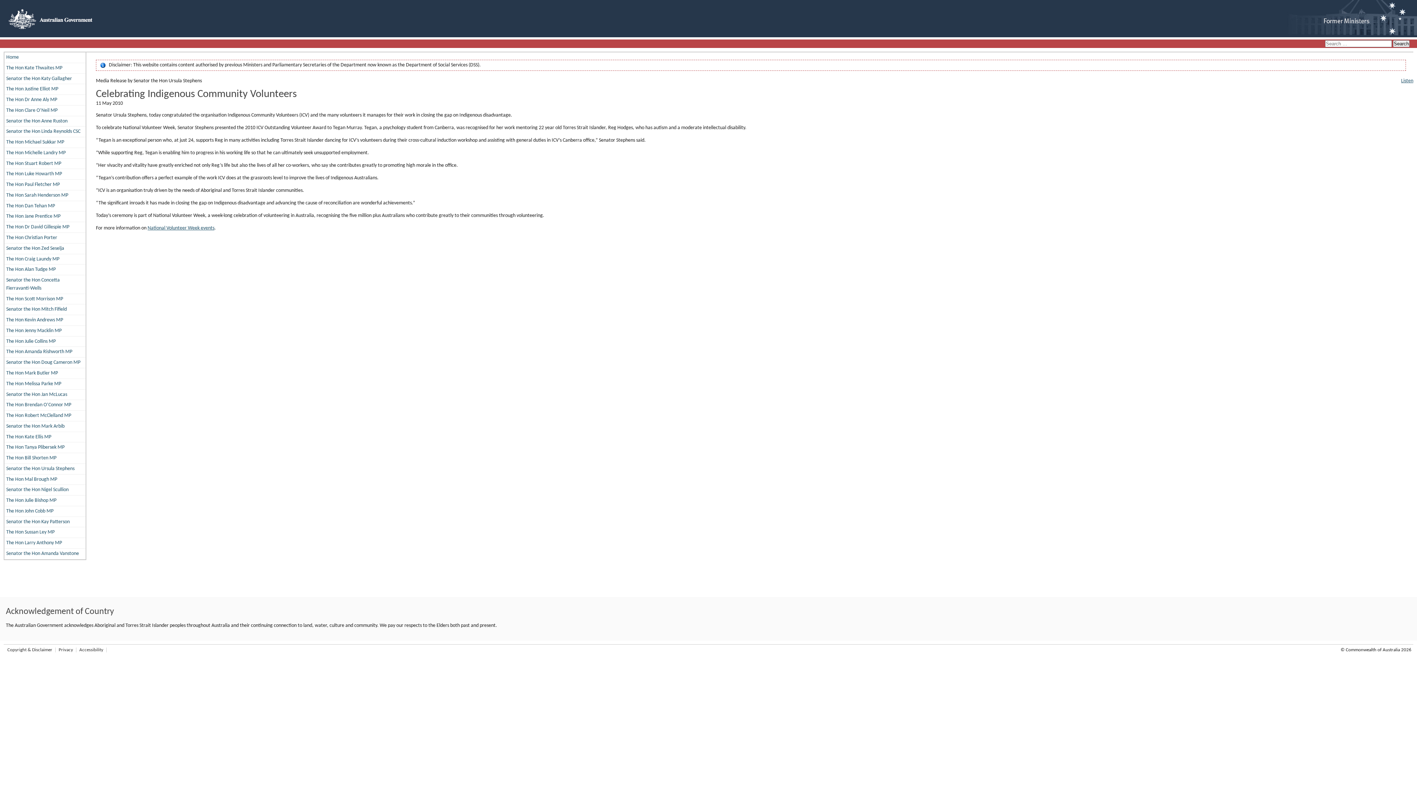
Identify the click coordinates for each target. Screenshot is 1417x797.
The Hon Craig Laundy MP (32, 259)
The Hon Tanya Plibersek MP (35, 447)
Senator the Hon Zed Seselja (35, 248)
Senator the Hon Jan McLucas (36, 394)
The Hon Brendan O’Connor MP (38, 405)
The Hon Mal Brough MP (31, 479)
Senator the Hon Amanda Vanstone (42, 553)
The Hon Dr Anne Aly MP (31, 99)
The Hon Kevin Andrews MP (34, 320)
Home (12, 57)
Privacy (66, 650)
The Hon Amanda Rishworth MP (39, 351)
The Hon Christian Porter (31, 237)
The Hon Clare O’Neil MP (32, 110)
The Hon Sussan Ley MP (30, 532)
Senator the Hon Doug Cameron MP (43, 362)
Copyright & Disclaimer (29, 650)
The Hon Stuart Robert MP (33, 163)
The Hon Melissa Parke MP (33, 384)
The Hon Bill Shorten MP (31, 458)
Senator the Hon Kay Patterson (38, 522)
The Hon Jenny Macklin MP (34, 330)
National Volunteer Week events (181, 228)
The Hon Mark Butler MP (32, 373)
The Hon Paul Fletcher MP (33, 184)
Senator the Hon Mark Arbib (35, 426)
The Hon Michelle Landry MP (36, 153)
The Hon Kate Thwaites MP (34, 68)
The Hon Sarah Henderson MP (37, 195)
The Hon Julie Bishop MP (31, 500)
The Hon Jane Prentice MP (33, 216)
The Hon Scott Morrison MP (34, 299)
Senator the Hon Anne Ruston (37, 121)
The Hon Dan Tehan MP (30, 206)
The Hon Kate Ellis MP (28, 437)
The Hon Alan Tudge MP (31, 269)
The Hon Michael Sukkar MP (35, 142)
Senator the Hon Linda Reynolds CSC (43, 131)
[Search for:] (1359, 44)
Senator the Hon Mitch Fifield (36, 309)
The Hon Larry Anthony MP (34, 543)
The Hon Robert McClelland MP (38, 415)
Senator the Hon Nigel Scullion (37, 489)
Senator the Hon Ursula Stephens (40, 468)
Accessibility (91, 650)
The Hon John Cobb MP (30, 511)
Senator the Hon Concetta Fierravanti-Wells (33, 284)
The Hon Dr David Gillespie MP (37, 227)
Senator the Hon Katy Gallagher (39, 78)
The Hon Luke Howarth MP (34, 174)
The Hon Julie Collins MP (31, 341)
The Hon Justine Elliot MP (32, 89)
